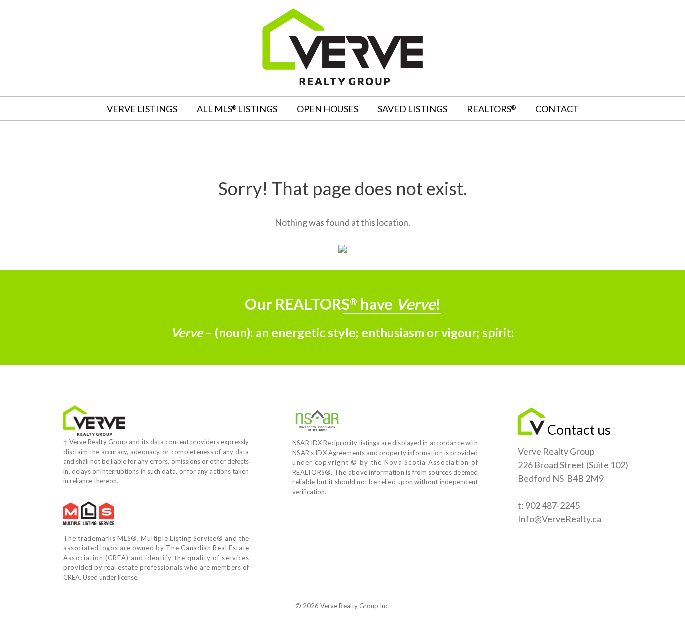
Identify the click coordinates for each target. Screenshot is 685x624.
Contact (557, 108)
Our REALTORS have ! (343, 304)
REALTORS (491, 108)
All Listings (237, 108)
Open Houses (327, 108)
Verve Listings (142, 108)
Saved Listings (412, 108)
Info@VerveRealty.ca (559, 518)
